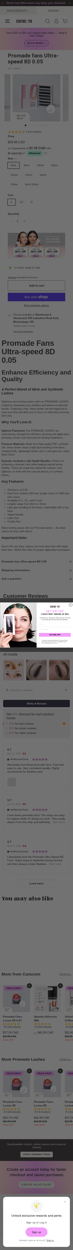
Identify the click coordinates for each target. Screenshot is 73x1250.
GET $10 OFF (54, 635)
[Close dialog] (70, 604)
